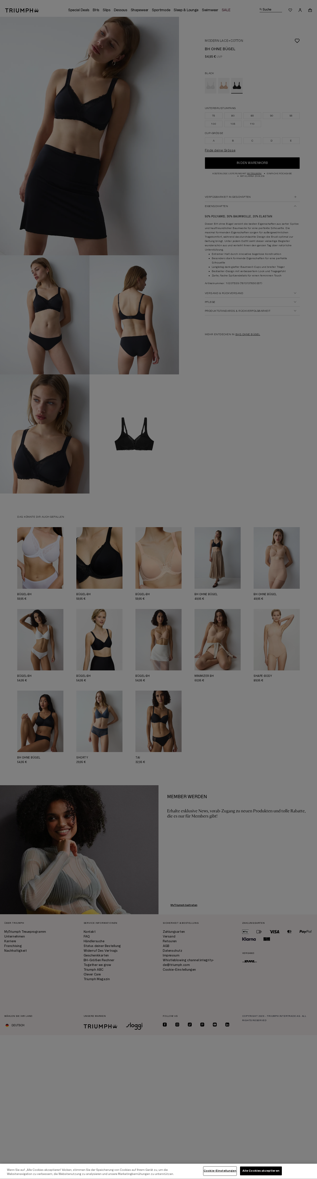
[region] (158, 1171)
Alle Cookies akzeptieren (260, 1170)
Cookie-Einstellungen (220, 1170)
